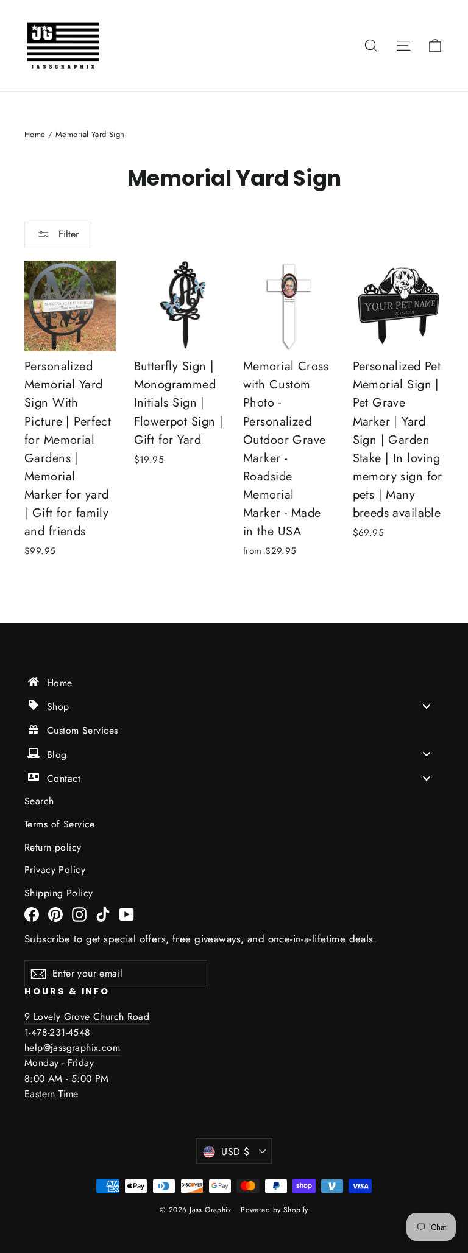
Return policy (53, 847)
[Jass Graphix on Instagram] (79, 913)
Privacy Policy (54, 870)
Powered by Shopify (274, 1209)
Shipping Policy (58, 893)
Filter (67, 234)
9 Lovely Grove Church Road (86, 1016)
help (33, 1048)
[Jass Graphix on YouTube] (126, 913)
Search (39, 801)
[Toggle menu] (426, 706)
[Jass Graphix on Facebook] (31, 913)
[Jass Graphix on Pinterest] (55, 913)
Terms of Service (59, 824)
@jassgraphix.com (81, 1048)
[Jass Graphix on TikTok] (103, 913)
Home (35, 134)
